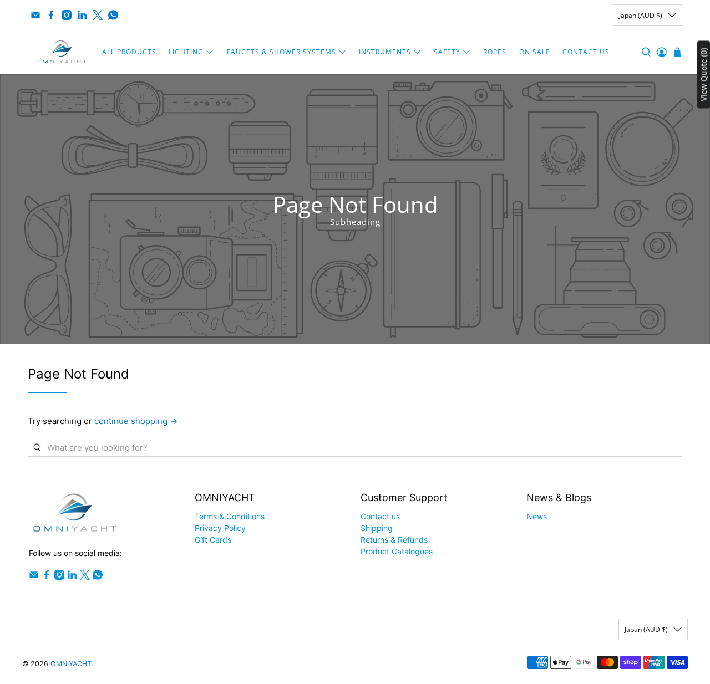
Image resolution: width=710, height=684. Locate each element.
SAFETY (447, 52)
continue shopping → (136, 421)
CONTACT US (586, 52)
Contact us (380, 516)
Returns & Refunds (394, 539)
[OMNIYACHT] (61, 52)
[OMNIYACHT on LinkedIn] (82, 15)
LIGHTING (186, 52)
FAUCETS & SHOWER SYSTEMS (281, 52)
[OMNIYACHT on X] (98, 15)
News (536, 516)
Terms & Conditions (230, 516)
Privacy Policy (220, 528)
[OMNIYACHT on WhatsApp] (113, 15)
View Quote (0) (703, 74)
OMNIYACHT (71, 664)
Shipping (377, 528)
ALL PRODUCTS (129, 52)
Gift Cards (213, 539)
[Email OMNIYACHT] (35, 15)
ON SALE (534, 52)
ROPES (494, 52)
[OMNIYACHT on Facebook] (51, 15)
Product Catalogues (397, 551)
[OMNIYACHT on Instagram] (67, 15)
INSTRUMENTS (385, 52)
